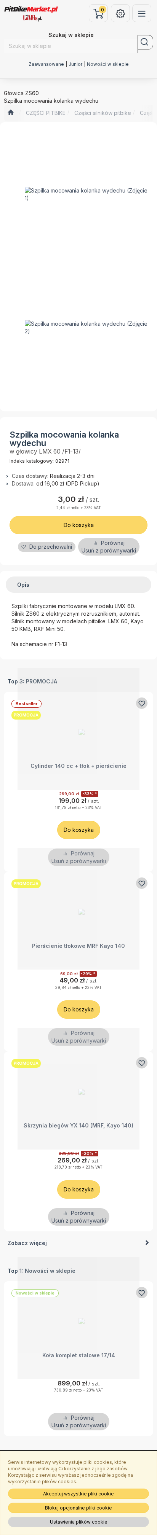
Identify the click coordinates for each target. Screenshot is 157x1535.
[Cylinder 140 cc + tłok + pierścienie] (78, 728)
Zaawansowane (46, 64)
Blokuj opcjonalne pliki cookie (78, 1508)
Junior (75, 64)
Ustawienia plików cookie (78, 1522)
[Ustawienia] (120, 13)
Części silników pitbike (102, 113)
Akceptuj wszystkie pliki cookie (78, 1494)
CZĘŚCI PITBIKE (46, 113)
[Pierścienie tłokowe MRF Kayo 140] (78, 908)
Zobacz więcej (27, 1243)
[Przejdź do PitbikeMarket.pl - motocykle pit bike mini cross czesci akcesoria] (10, 113)
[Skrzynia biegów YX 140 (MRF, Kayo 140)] (78, 1088)
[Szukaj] (145, 42)
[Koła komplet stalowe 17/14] (78, 1318)
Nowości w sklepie (108, 64)
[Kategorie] (141, 13)
